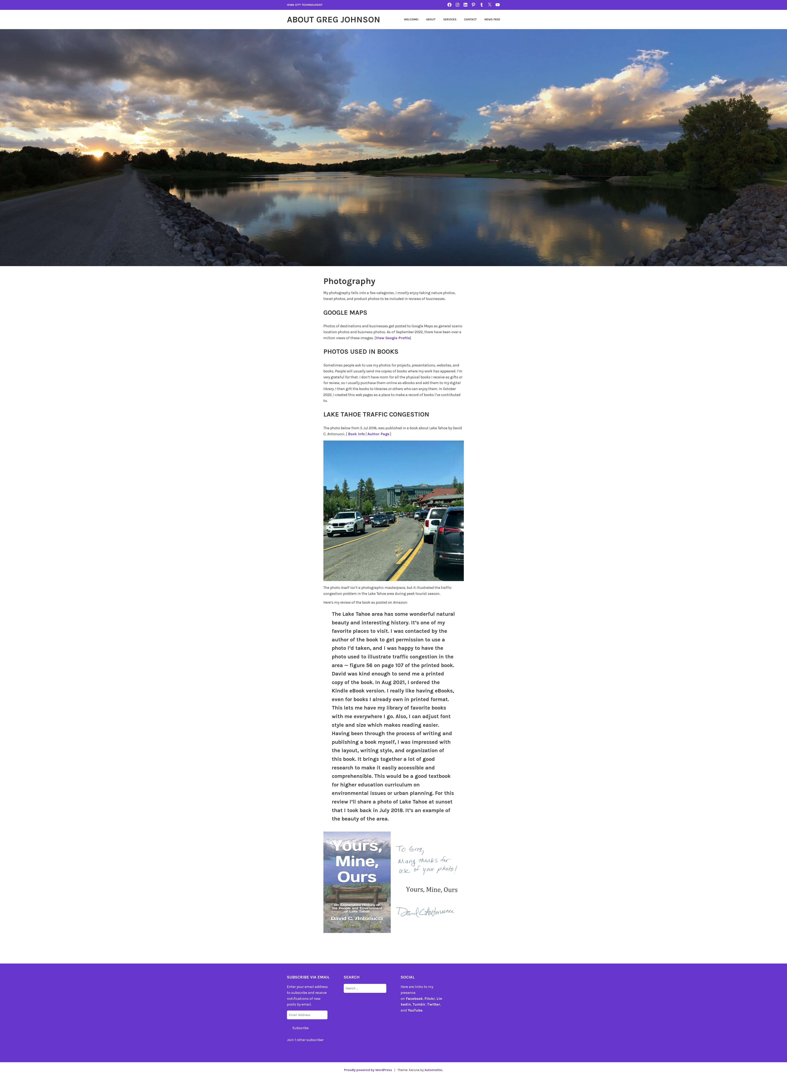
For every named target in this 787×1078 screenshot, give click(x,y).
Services (449, 19)
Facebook (414, 998)
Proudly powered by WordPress (368, 1070)
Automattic (433, 1070)
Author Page (378, 434)
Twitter (433, 1004)
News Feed (492, 19)
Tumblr (419, 1004)
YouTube (415, 1010)
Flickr (429, 998)
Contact (470, 19)
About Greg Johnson (333, 19)
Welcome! (411, 19)
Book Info (356, 434)
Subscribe (300, 1028)
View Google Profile (393, 338)
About (431, 19)
